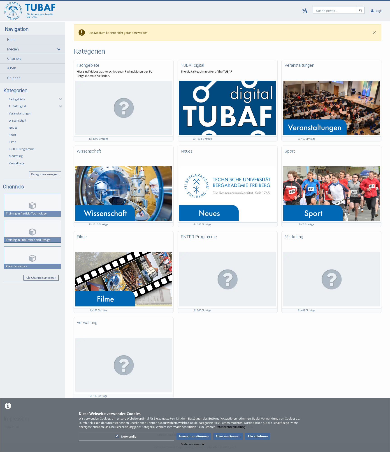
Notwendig (128, 436)
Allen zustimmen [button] (228, 436)
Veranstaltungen (20, 113)
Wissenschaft (17, 121)
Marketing (16, 156)
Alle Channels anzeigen (41, 278)
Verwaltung (16, 163)
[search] (335, 10)
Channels (14, 59)
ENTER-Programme (22, 149)
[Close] (374, 32)
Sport (12, 135)
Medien (13, 49)
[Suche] (361, 10)
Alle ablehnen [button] (257, 436)
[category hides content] (59, 99)
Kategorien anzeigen (44, 174)
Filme (12, 142)
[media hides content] (58, 49)
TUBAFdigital (17, 106)
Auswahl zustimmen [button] (194, 436)
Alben (11, 68)
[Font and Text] (304, 11)
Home (11, 40)
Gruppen (13, 78)
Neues (13, 128)
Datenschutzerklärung (230, 427)
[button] (32, 40)
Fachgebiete (17, 99)
